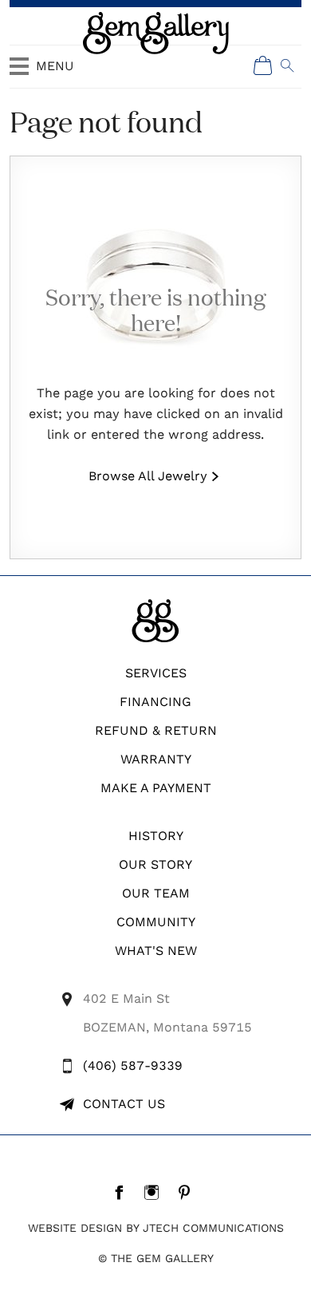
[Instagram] (155, 1191)
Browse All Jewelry (148, 475)
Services (156, 673)
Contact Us (124, 1103)
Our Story (155, 864)
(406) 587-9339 (133, 1065)
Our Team (156, 893)
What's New (156, 950)
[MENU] (19, 73)
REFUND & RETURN (156, 730)
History (155, 835)
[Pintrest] (188, 1191)
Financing (155, 701)
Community (155, 921)
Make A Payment (155, 787)
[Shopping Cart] (263, 65)
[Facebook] (123, 1191)
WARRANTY (155, 759)
